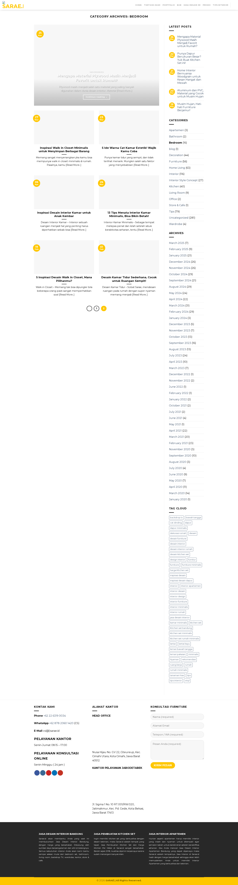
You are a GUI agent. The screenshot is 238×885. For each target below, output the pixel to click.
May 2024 (175, 293)
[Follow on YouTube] (60, 773)
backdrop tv (176, 517)
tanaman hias (177, 675)
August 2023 (177, 349)
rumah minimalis (178, 670)
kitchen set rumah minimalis (184, 638)
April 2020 (175, 486)
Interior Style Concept (183, 180)
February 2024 (178, 311)
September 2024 (180, 280)
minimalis (193, 654)
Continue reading (96, 97)
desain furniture (178, 538)
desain (192, 533)
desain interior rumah (181, 549)
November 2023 (179, 330)
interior (174, 586)
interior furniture (178, 601)
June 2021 (175, 418)
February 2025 (178, 249)
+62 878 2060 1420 (61, 723)
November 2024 (179, 268)
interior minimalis (179, 607)
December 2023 (179, 324)
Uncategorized (178, 217)
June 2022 (176, 386)
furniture (174, 565)
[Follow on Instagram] (42, 773)
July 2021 (175, 411)
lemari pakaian (177, 654)
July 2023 (175, 355)
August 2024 (177, 286)
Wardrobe (175, 224)
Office (173, 199)
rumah (188, 665)
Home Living (177, 167)
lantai (173, 644)
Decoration (176, 155)
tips (189, 675)
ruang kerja (176, 665)
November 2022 (179, 380)
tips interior (176, 680)
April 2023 (175, 361)
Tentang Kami (152, 5)
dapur (188, 523)
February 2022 (178, 393)
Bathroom (175, 136)
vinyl (187, 680)
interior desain (177, 591)
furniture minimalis (191, 565)
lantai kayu (184, 644)
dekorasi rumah (178, 533)
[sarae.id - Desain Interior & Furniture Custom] (12, 5)
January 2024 (178, 318)
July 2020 (175, 468)
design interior (177, 559)
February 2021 (178, 443)
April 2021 (175, 430)
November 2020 (179, 449)
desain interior (177, 544)
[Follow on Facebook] (37, 773)
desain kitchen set (179, 554)
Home (138, 5)
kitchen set (195, 622)
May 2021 (175, 424)
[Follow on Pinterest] (48, 773)
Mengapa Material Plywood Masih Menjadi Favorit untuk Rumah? (189, 41)
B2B (179, 5)
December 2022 (179, 374)
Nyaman (174, 659)
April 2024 (175, 299)
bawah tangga (193, 517)
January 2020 (178, 499)
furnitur (192, 559)
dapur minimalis (178, 528)
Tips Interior (220, 5)
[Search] (234, 5)
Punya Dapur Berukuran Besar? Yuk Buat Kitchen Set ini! (189, 58)
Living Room (177, 192)
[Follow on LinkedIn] (54, 773)
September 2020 (180, 455)
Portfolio (169, 5)
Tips (171, 211)
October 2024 (178, 274)
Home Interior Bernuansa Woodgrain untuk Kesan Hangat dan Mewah (189, 76)
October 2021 (178, 405)
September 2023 (180, 343)
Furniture (175, 161)
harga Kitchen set (179, 570)
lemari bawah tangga (181, 649)
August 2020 (177, 461)
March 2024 (177, 305)
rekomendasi (189, 659)
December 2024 (179, 261)
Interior (174, 174)
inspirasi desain (178, 575)
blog (172, 149)
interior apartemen (191, 586)
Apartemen (176, 130)
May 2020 (175, 480)
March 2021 (176, 436)
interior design (177, 596)
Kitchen (174, 186)
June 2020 (176, 474)
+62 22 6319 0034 (55, 715)
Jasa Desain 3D (192, 5)
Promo (206, 5)
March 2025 (176, 243)
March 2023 (177, 368)
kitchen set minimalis (181, 633)
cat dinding (176, 523)
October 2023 (178, 336)
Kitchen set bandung (181, 628)
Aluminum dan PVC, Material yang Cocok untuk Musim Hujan (190, 93)
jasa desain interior (180, 617)
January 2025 (178, 255)
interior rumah (177, 612)
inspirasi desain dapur (181, 580)
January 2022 (178, 399)
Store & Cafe (177, 205)
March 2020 (177, 493)
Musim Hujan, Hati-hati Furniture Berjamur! (189, 107)
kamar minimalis (178, 622)
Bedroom (175, 142)
